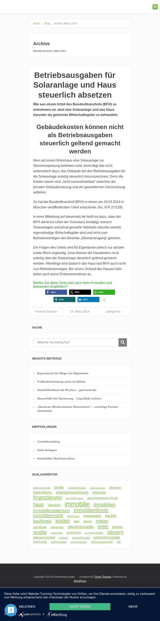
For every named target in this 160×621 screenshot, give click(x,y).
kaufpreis (42, 520)
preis (103, 526)
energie (99, 492)
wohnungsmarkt (102, 542)
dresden (115, 487)
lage (76, 521)
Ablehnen (27, 607)
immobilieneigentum (51, 510)
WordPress (80, 581)
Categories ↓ (114, 311)
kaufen (110, 516)
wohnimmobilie (107, 537)
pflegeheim (57, 527)
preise (117, 527)
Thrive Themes (102, 576)
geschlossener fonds (102, 498)
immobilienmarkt (48, 515)
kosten (62, 520)
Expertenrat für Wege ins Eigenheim (62, 373)
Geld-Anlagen (47, 450)
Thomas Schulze (46, 311)
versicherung (81, 537)
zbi (119, 542)
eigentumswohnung (72, 492)
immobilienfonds (91, 510)
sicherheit (73, 532)
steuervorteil (44, 537)
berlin (59, 487)
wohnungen (58, 542)
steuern (115, 532)
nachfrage (40, 527)
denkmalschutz (97, 488)
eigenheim (42, 492)
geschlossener (74, 498)
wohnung (40, 542)
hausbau (54, 505)
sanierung (56, 532)
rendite (40, 532)
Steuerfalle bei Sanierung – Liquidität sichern (69, 398)
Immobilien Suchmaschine (56, 458)
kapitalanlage (92, 516)
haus (38, 504)
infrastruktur (73, 516)
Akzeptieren (79, 607)
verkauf (63, 537)
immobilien (104, 504)
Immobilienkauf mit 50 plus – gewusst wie (67, 390)
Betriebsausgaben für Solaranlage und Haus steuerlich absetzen (74, 85)
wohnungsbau (78, 542)
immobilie (77, 503)
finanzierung (47, 497)
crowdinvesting (77, 487)
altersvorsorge (41, 487)
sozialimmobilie (94, 532)
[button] (56, 292)
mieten (102, 521)
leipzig (87, 521)
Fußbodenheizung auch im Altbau (61, 381)
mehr (133, 607)
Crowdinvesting (48, 441)
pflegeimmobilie (81, 527)
